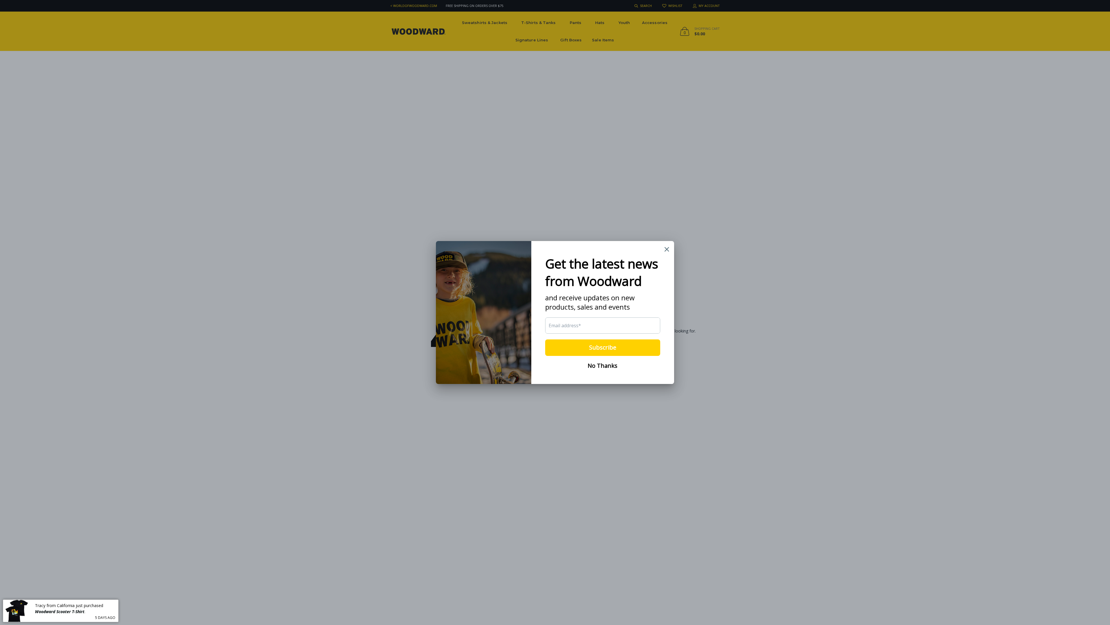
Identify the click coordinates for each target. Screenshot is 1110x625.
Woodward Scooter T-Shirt (59, 611)
